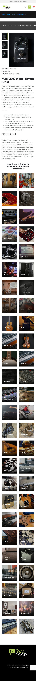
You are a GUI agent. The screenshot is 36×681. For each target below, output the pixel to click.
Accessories (12, 73)
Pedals (17, 73)
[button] (25, 7)
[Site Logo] (6, 7)
